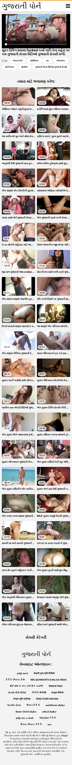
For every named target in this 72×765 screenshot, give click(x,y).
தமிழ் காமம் (22, 673)
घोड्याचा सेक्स (56, 686)
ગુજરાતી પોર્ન (26, 754)
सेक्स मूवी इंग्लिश (21, 698)
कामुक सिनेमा (58, 692)
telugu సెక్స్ (47, 717)
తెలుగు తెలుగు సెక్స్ (31, 724)
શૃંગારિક (24, 67)
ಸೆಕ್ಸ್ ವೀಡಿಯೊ (39, 692)
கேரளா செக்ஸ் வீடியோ (26, 711)
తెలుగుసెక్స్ (33, 705)
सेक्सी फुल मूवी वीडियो (44, 673)
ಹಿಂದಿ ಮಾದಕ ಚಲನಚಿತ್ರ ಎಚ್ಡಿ (26, 686)
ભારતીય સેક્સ (14, 705)
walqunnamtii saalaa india (48, 679)
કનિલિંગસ (34, 60)
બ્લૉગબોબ (60, 60)
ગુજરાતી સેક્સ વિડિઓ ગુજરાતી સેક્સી (51, 67)
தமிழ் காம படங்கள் (25, 717)
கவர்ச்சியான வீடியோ (55, 705)
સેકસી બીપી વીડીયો (17, 692)
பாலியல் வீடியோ (49, 711)
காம (50, 724)
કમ (47, 60)
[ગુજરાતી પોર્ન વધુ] (68, 6)
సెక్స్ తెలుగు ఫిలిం (15, 679)
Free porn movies (47, 698)
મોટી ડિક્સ (9, 67)
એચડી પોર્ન (17, 60)
